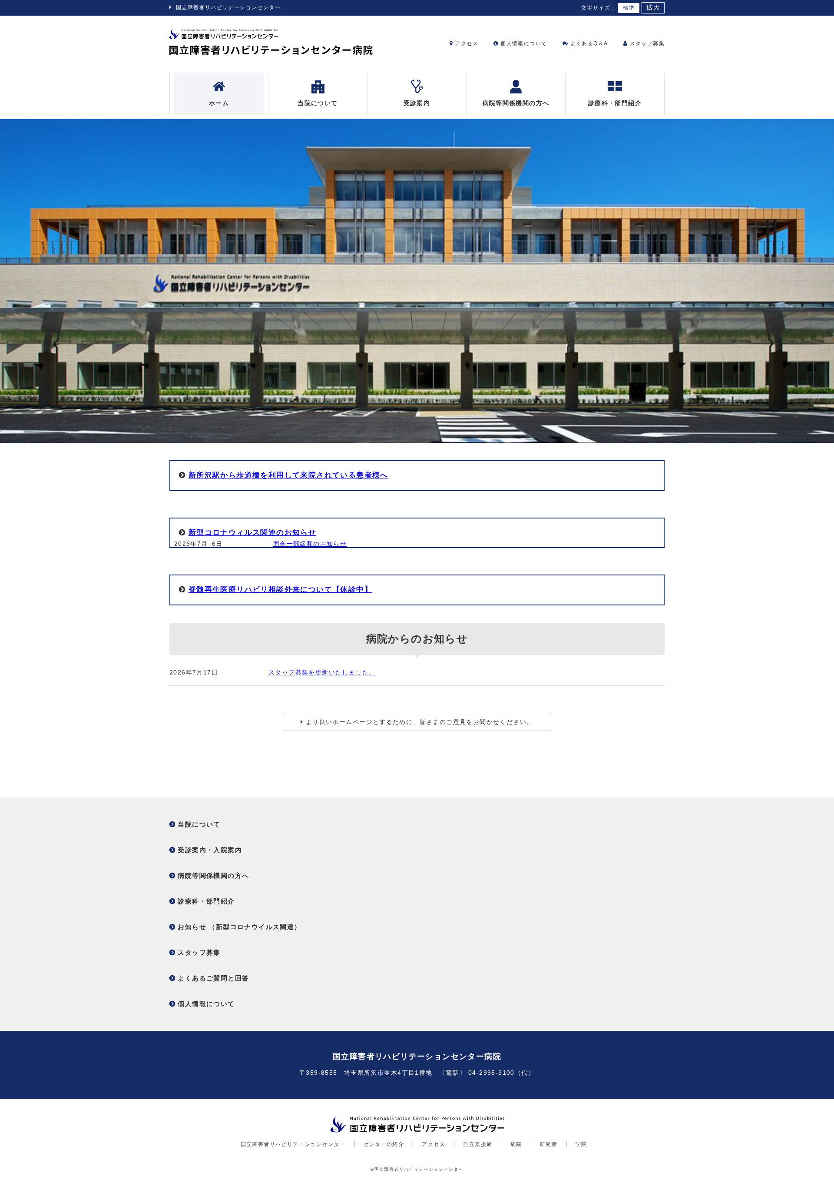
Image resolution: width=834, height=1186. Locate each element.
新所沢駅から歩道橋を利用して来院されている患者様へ (288, 475)
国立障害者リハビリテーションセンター (228, 7)
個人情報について (523, 43)
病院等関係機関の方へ (516, 103)
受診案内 (417, 103)
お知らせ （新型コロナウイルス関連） (239, 926)
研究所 (548, 1144)
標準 (629, 8)
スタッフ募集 (646, 43)
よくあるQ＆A (588, 43)
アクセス (465, 43)
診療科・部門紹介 (615, 103)
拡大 (653, 7)
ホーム (219, 103)
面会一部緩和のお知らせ (310, 543)
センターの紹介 (383, 1144)
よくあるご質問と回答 (213, 978)
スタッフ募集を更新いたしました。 (321, 672)
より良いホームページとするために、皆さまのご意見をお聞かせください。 (419, 721)
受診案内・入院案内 (210, 850)
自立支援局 (477, 1144)
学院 (581, 1144)
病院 (516, 1144)
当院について (318, 103)
